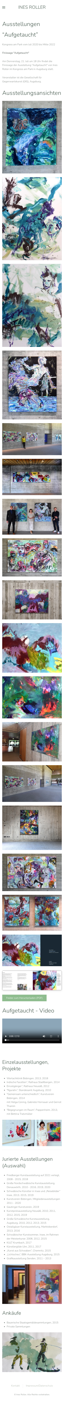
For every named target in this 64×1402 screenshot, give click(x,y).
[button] (3, 7)
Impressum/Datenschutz (39, 1385)
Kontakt (15, 1385)
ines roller (32, 7)
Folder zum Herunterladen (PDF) (24, 998)
